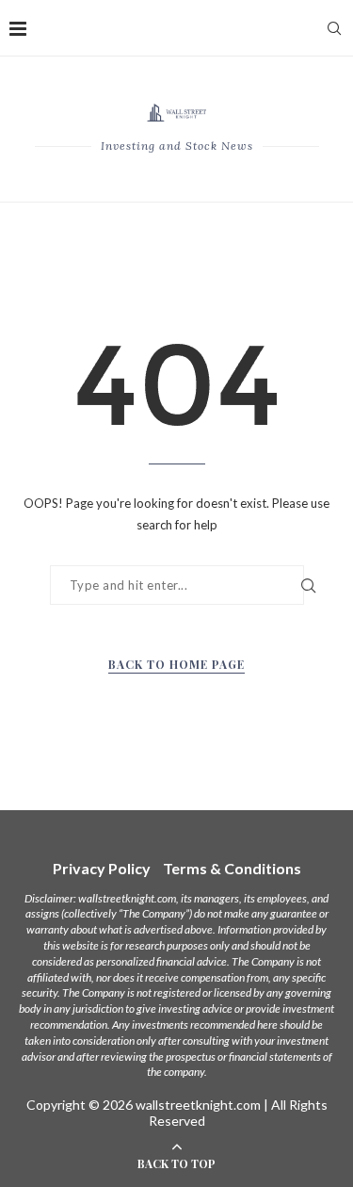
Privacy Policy (102, 868)
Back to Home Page (176, 664)
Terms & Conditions (232, 868)
